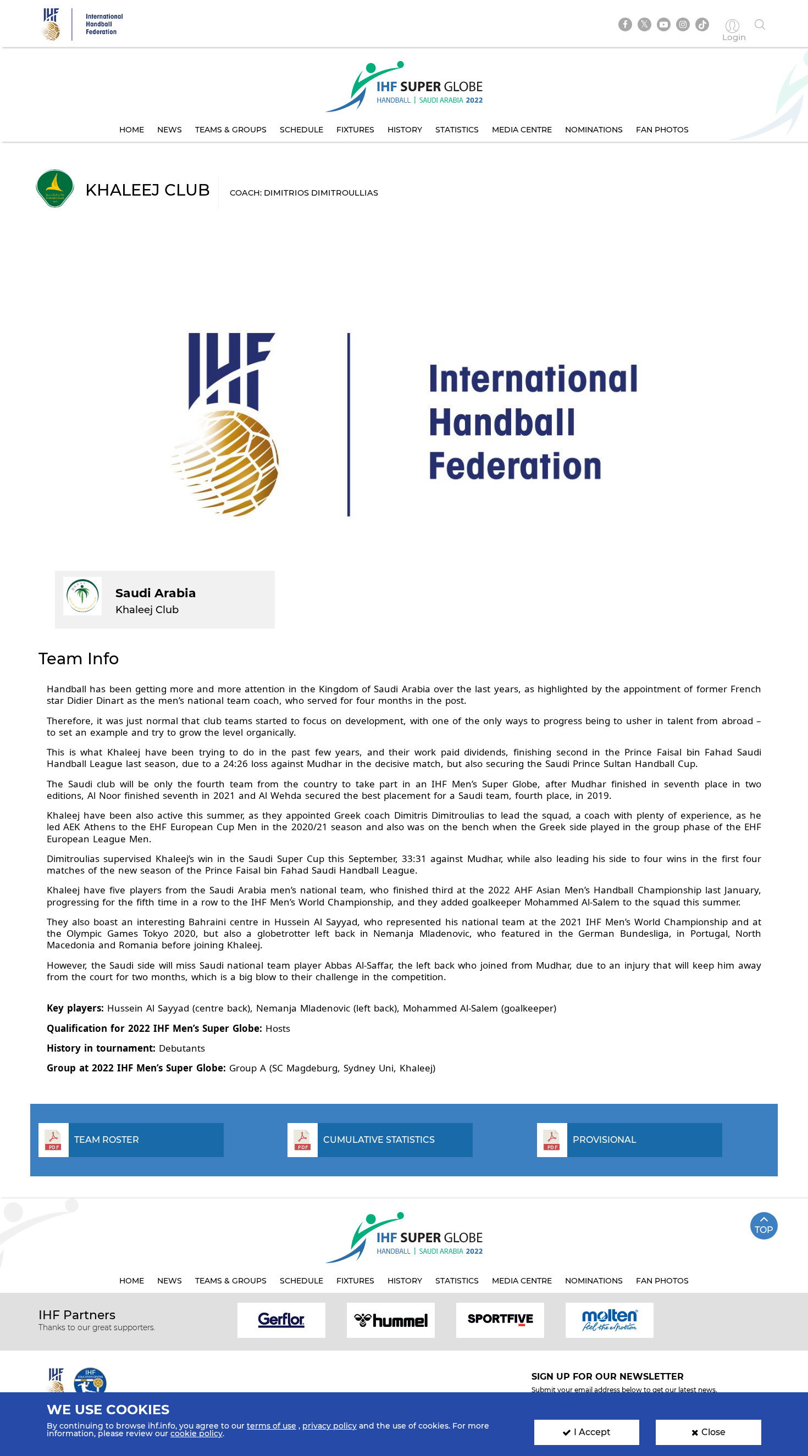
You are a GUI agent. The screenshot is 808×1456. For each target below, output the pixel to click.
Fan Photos (662, 130)
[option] (281, 1319)
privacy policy (329, 1426)
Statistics (457, 130)
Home (131, 130)
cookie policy (196, 1433)
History (405, 130)
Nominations (594, 130)
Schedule (301, 130)
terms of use (271, 1426)
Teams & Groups (231, 130)
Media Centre (522, 130)
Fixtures (355, 130)
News (169, 130)
